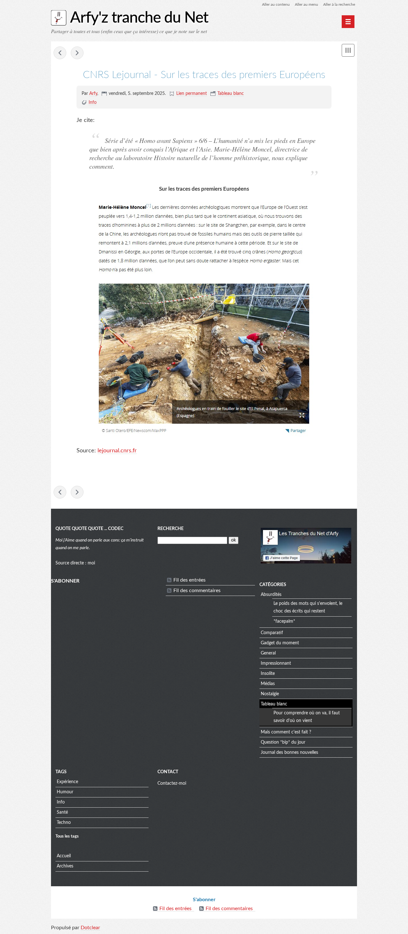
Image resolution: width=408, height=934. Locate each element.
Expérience (67, 782)
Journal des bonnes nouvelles (289, 752)
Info (93, 102)
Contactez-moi (171, 783)
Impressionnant (276, 663)
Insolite (268, 673)
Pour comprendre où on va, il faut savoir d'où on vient (306, 717)
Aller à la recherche (339, 4)
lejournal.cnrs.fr (117, 451)
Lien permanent (191, 93)
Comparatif (272, 633)
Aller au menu (306, 4)
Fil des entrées (189, 580)
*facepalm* (284, 621)
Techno (64, 822)
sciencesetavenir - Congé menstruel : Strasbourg (77, 52)
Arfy (93, 93)
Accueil (64, 856)
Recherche (170, 529)
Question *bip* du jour (283, 742)
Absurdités (271, 594)
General (268, 653)
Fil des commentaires (197, 590)
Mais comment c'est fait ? (286, 732)
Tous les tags (67, 836)
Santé (62, 812)
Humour (65, 792)
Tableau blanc (230, 93)
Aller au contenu (276, 4)
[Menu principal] (348, 21)
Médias (268, 684)
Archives (65, 866)
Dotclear (90, 927)
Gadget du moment (280, 643)
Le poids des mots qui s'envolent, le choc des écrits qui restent (307, 607)
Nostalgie (270, 694)
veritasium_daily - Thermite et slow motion (60, 52)
